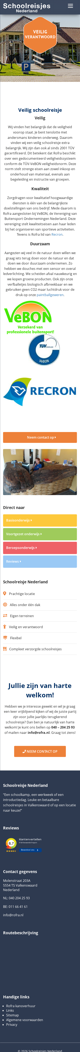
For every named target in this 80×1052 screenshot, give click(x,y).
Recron (57, 234)
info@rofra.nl (13, 915)
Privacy (11, 1024)
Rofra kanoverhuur (20, 1006)
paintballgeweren (50, 295)
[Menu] (70, 5)
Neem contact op (41, 437)
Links (10, 1010)
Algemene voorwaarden (24, 1020)
